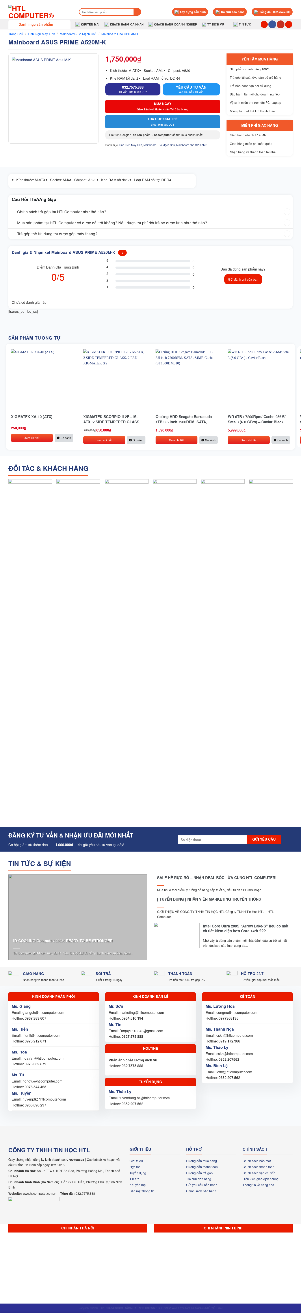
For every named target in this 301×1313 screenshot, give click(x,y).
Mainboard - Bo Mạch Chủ (78, 34)
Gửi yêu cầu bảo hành (201, 1184)
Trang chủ (15, 34)
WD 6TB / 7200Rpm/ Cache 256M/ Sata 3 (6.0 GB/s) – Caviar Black (257, 419)
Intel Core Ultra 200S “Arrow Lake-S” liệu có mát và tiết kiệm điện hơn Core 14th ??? (245, 928)
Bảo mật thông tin (142, 1191)
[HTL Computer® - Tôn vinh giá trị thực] (39, 11)
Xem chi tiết (31, 438)
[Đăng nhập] (288, 24)
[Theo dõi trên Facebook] (272, 24)
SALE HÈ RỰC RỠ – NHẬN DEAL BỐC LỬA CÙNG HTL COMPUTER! (217, 877)
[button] (39, 24)
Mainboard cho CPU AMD (119, 34)
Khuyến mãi (90, 24)
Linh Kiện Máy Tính (41, 34)
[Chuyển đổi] (12, 212)
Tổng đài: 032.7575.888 (274, 12)
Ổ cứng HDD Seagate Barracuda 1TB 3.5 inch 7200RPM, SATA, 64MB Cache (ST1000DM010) (184, 419)
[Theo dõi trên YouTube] (280, 24)
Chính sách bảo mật (257, 1160)
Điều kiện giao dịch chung (261, 1178)
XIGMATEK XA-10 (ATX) (31, 416)
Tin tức (245, 24)
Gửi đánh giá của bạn (243, 279)
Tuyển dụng (138, 1172)
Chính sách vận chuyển (259, 1172)
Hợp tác (135, 1166)
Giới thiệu (136, 1160)
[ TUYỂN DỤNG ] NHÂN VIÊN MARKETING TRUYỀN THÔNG (209, 899)
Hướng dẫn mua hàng (201, 1160)
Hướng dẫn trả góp (199, 1172)
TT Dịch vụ (215, 24)
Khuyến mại (138, 1184)
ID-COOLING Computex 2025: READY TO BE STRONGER (63, 940)
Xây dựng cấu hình (193, 12)
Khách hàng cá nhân (127, 24)
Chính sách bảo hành (201, 1191)
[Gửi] (137, 12)
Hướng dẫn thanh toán (202, 1166)
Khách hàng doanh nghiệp (175, 24)
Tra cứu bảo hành (233, 12)
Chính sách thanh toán (258, 1166)
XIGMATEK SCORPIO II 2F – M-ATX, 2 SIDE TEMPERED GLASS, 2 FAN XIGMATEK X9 (113, 419)
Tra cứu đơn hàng (198, 1178)
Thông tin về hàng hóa (258, 1184)
